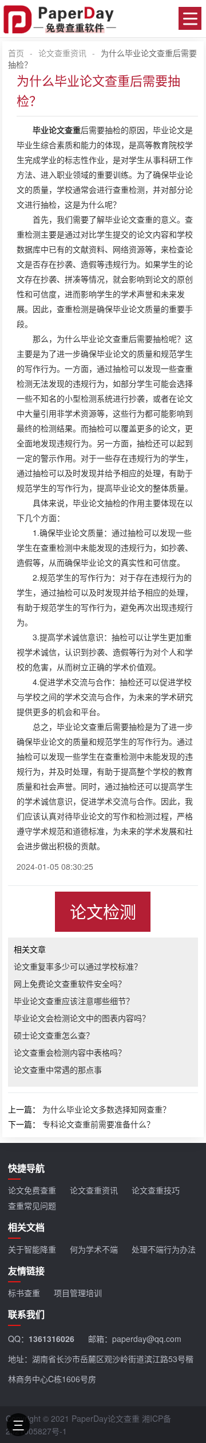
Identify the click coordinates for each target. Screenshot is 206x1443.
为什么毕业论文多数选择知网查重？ (106, 1109)
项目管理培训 (78, 1292)
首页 (16, 53)
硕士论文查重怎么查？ (54, 1035)
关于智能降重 (32, 1249)
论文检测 (103, 911)
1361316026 (51, 1338)
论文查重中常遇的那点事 (58, 1069)
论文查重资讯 (62, 53)
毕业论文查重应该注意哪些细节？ (74, 1000)
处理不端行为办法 (164, 1249)
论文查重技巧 (156, 1190)
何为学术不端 (94, 1249)
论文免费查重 (32, 1190)
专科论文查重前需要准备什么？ (98, 1124)
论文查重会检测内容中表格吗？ (70, 1052)
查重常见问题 (32, 1205)
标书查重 (24, 1292)
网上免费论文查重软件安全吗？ (70, 983)
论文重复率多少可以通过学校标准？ (78, 966)
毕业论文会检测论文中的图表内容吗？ (82, 1018)
